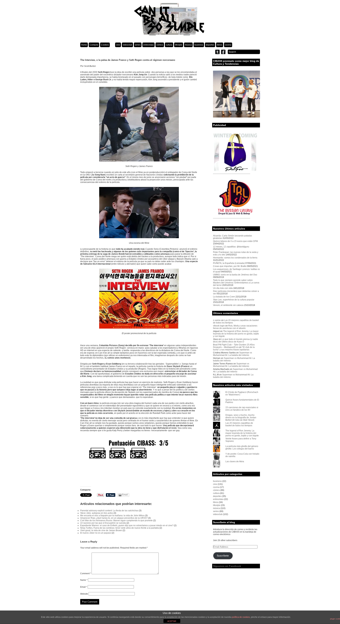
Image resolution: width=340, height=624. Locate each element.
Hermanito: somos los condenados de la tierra (235, 257)
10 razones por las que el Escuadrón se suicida (103, 523)
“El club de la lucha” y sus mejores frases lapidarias (234, 348)
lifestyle (178, 45)
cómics (159, 45)
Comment (85, 573)
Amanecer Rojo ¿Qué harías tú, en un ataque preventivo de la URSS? (114, 518)
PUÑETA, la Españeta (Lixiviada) (229, 263)
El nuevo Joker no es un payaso (95, 533)
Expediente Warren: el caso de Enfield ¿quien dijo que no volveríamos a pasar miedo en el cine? (126, 525)
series (138, 45)
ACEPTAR (171, 621)
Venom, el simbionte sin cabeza (228, 305)
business (198, 45)
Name (83, 580)
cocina (228, 45)
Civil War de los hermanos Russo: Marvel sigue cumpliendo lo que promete (116, 520)
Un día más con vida (223, 288)
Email (83, 587)
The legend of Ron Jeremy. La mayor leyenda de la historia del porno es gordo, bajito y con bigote (236, 333)
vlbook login (219, 325)
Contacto (94, 45)
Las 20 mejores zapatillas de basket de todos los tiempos (239, 424)
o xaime (217, 320)
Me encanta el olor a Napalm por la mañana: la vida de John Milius (112, 515)
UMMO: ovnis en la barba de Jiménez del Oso (235, 274)
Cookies (105, 45)
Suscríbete (223, 555)
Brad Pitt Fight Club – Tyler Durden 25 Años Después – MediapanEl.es (234, 345)
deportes (210, 45)
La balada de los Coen (224, 296)
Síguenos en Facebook (227, 566)
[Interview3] (139, 453)
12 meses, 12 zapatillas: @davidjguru (231, 246)
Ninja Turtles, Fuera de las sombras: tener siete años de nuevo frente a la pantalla (119, 528)
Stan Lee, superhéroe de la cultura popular (233, 299)
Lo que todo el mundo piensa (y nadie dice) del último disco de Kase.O (235, 340)
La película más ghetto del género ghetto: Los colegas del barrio (241, 447)
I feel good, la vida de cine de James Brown (101, 530)
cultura (169, 45)
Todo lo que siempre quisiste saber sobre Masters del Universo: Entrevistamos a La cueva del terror (236, 282)
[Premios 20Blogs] (236, 117)
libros (219, 45)
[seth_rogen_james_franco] (139, 124)
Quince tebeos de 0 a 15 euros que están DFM (235, 241)
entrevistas (148, 45)
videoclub (127, 45)
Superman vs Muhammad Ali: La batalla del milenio (232, 353)
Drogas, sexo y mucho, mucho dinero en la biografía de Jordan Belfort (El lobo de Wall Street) (240, 417)
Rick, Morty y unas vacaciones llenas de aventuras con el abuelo (235, 326)
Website (84, 594)
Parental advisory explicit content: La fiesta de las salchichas (109, 510)
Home (84, 45)
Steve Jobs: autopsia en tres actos (96, 513)
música (188, 45)
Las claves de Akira (234, 461)
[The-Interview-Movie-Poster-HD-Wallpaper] (139, 299)
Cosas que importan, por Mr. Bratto (229, 266)
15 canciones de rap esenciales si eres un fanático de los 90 (241, 408)
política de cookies (241, 617)
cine (118, 45)
